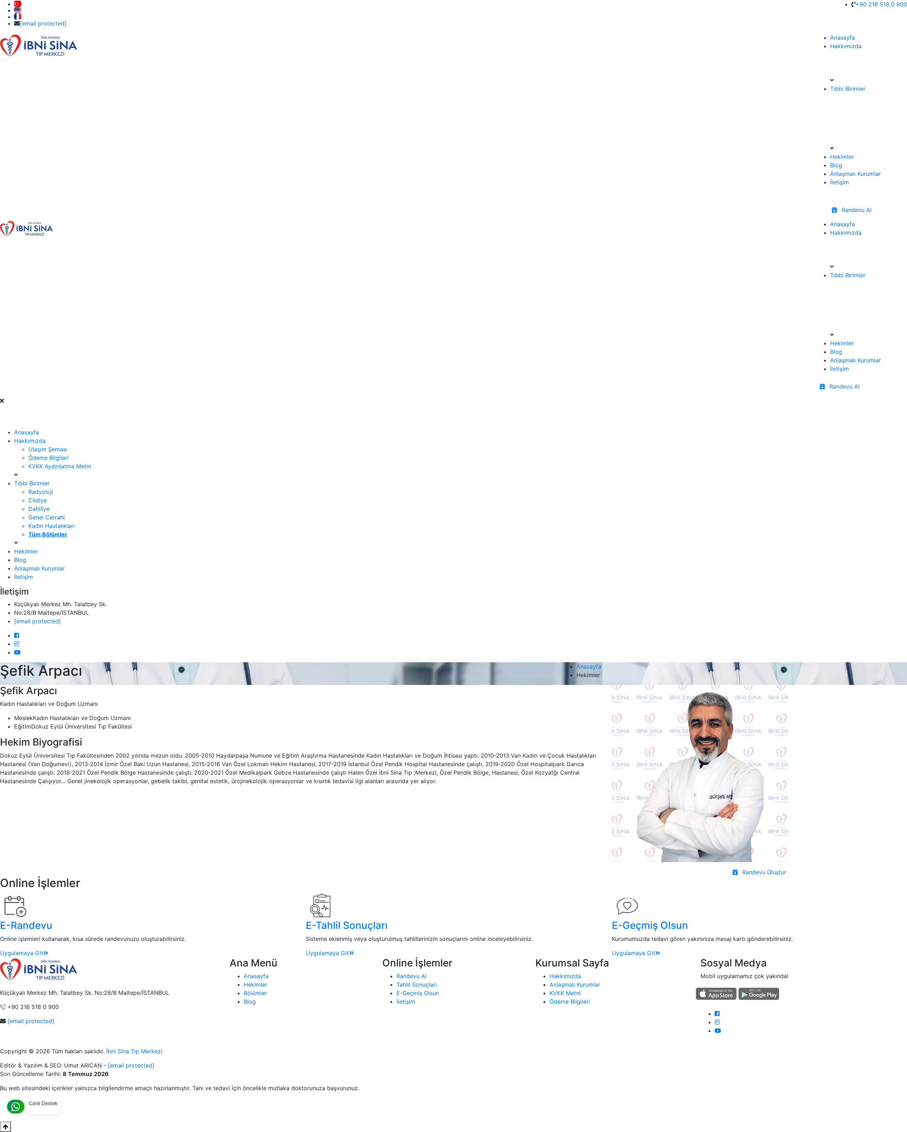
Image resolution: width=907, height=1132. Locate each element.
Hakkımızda (846, 46)
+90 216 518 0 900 (881, 4)
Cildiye (37, 500)
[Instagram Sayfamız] (717, 1022)
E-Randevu (26, 925)
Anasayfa (842, 37)
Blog (836, 165)
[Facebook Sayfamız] (717, 1013)
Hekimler (842, 156)
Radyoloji (40, 491)
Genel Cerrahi (46, 517)
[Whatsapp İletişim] (15, 1106)
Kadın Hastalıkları (51, 525)
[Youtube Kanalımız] (718, 1030)
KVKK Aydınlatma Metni (59, 466)
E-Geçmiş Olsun (650, 925)
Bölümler (255, 993)
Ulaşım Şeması (47, 449)
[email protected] (30, 1021)
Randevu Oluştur (763, 872)
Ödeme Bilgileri (48, 457)
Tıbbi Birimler (848, 88)
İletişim (839, 182)
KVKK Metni (565, 993)
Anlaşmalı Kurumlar (855, 173)
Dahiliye (39, 508)
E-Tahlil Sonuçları (347, 925)
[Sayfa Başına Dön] (5, 1126)
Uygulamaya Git (21, 953)
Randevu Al (856, 209)
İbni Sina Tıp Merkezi (134, 1051)
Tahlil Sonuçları (416, 984)
